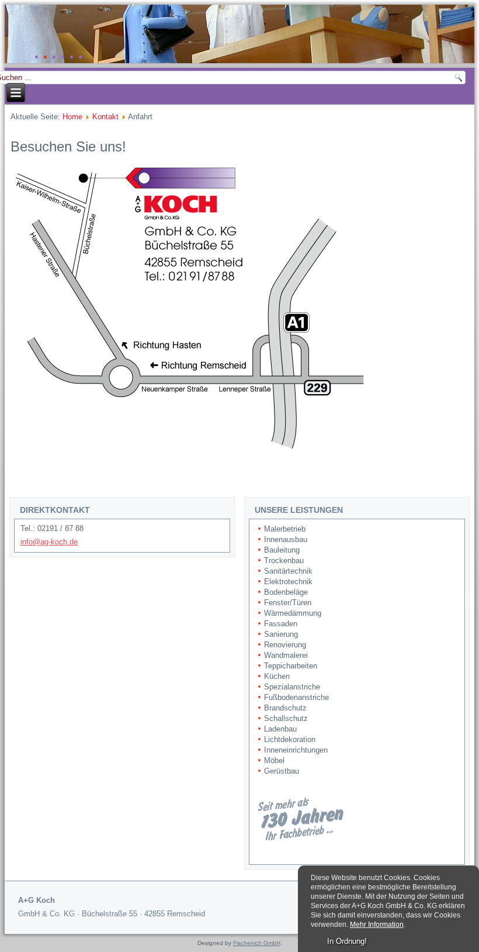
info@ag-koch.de (49, 541)
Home (72, 116)
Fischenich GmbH (256, 943)
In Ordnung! (347, 941)
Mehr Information (377, 924)
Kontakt (105, 116)
